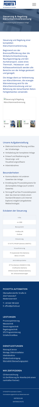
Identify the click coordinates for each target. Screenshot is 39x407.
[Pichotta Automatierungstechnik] (16, 4)
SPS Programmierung (12, 332)
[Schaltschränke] (19, 124)
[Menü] (33, 4)
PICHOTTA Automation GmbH (12, 391)
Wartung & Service (10, 349)
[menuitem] (33, 4)
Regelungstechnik (10, 329)
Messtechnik (8, 323)
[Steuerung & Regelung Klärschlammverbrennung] (19, 108)
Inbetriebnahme (9, 355)
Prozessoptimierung (11, 321)
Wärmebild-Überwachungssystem (15, 361)
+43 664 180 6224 (12, 303)
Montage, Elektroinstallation (13, 352)
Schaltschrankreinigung (11, 358)
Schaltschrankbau (10, 335)
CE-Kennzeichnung (10, 374)
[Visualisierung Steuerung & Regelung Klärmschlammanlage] (32, 124)
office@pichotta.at (12, 306)
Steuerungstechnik (10, 326)
